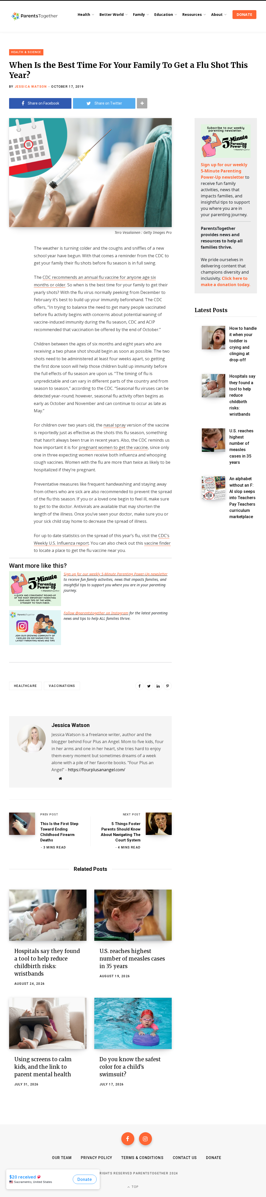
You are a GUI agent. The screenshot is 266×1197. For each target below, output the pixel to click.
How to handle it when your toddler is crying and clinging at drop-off (243, 344)
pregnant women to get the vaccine (113, 447)
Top (135, 1187)
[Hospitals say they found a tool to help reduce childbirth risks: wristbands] (48, 915)
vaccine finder (157, 543)
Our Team (62, 1158)
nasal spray (114, 425)
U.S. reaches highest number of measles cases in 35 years (132, 958)
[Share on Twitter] (14, 276)
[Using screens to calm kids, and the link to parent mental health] (48, 1023)
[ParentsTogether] (34, 16)
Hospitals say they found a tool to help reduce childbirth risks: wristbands (242, 395)
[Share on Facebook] (14, 262)
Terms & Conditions (142, 1158)
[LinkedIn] (158, 686)
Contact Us (185, 1158)
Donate (213, 1158)
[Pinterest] (167, 686)
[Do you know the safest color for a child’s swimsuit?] (133, 1023)
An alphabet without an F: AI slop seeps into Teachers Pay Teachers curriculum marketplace (242, 497)
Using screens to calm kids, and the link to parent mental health (43, 1067)
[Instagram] (145, 1138)
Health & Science (26, 52)
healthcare (25, 686)
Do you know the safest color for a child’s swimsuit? (130, 1067)
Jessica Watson (31, 86)
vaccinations (62, 686)
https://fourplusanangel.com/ (96, 770)
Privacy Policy (96, 1158)
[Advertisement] (226, 614)
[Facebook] (127, 1138)
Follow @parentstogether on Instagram (96, 612)
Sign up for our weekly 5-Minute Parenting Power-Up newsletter (116, 573)
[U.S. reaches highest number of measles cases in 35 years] (133, 915)
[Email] (14, 290)
